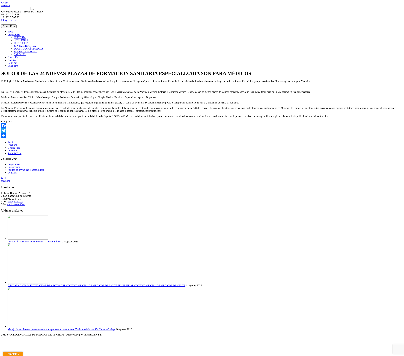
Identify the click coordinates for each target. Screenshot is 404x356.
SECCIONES (21, 40)
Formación (13, 57)
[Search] (32, 9)
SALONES (20, 54)
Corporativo (14, 34)
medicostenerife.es (16, 204)
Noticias (12, 60)
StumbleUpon (14, 153)
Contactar (12, 63)
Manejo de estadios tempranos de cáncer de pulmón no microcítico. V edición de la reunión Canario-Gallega (61, 329)
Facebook (12, 145)
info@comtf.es (8, 20)
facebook (5, 5)
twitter (4, 2)
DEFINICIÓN (21, 43)
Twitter (11, 142)
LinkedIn (12, 150)
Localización (14, 167)
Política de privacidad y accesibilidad (26, 169)
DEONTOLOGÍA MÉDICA (28, 48)
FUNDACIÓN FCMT (25, 51)
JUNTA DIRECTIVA (25, 45)
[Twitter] (202, 130)
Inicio (10, 31)
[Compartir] (202, 135)
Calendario (13, 65)
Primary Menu (9, 26)
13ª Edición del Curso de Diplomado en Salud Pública (35, 241)
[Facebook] (202, 125)
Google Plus (14, 147)
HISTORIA (20, 37)
